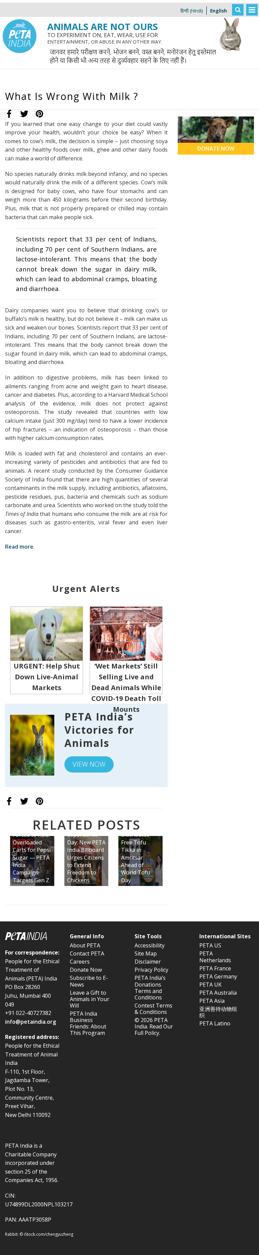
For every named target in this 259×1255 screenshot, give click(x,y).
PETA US (210, 945)
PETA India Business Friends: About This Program (88, 1023)
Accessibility (150, 945)
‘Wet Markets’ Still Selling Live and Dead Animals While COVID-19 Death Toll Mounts (126, 687)
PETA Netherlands (215, 957)
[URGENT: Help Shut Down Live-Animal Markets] (46, 633)
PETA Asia (212, 1000)
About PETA (85, 945)
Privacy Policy (151, 969)
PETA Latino (214, 1023)
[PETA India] (19, 5)
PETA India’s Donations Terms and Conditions (150, 987)
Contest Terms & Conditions (153, 1009)
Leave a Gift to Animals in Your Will (89, 999)
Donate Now (86, 969)
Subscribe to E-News (89, 981)
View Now (89, 764)
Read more (19, 546)
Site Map (146, 953)
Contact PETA (87, 953)
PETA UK (210, 984)
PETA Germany (218, 976)
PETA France (215, 968)
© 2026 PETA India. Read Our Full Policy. (154, 1026)
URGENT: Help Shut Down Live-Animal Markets (46, 676)
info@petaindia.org (30, 1021)
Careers (80, 961)
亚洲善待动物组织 (218, 1012)
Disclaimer (148, 961)
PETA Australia (218, 992)
